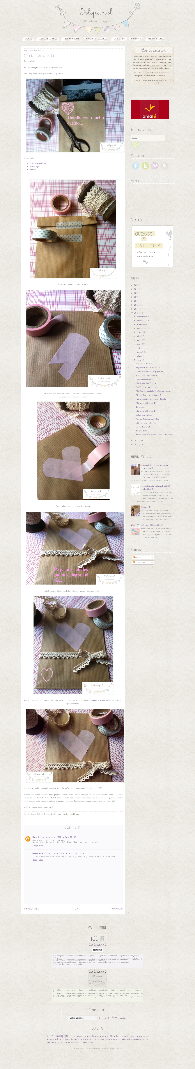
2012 (136, 440)
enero (139, 359)
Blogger (119, 1048)
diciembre (141, 316)
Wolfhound (37, 854)
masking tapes (140, 1039)
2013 (136, 312)
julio (139, 336)
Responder (37, 845)
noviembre (141, 320)
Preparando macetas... (145, 363)
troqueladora (54, 1039)
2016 (136, 301)
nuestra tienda (99, 700)
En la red (119, 39)
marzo (139, 352)
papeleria (142, 1035)
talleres (66, 1039)
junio (139, 340)
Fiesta (74, 1039)
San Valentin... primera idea (147, 387)
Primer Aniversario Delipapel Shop (150, 371)
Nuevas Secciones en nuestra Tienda (151, 399)
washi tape (74, 814)
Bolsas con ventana (144, 414)
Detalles (114, 1035)
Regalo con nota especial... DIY (149, 367)
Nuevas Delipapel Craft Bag (147, 418)
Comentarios (140, 562)
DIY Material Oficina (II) (146, 403)
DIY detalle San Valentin (146, 383)
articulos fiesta (54, 1042)
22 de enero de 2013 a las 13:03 (57, 837)
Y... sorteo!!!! (145, 506)
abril (139, 348)
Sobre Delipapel (48, 39)
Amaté (90, 1042)
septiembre (141, 328)
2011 (136, 444)
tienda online (166, 72)
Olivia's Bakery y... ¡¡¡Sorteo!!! (148, 395)
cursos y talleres (96, 39)
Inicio (28, 39)
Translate (122, 1017)
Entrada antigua (116, 908)
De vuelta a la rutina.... (145, 426)
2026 (136, 285)
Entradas (138, 557)
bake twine (82, 1042)
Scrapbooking (100, 1035)
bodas (47, 814)
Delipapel (63, 1036)
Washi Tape (34, 166)
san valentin (63, 814)
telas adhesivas (70, 1042)
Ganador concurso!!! (144, 379)
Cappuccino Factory (101, 1048)
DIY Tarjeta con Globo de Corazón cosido (153, 391)
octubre (140, 324)
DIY (50, 1036)
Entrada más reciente (32, 908)
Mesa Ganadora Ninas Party (147, 375)
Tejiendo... (140, 407)
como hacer (99, 1039)
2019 (136, 289)
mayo (139, 344)
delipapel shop (81, 1035)
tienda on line (85, 1039)
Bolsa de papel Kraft (38, 163)
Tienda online (72, 39)
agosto (140, 332)
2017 (136, 297)
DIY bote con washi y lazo (147, 422)
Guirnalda (127, 1039)
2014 (136, 308)
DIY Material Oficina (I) (145, 411)
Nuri (34, 837)
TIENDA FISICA (156, 39)
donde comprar (113, 1039)
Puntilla (33, 169)
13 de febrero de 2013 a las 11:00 (64, 854)
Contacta (136, 39)
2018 (136, 293)
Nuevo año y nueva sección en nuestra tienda (154, 434)
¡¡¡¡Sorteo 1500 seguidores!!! (152, 525)
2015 (136, 304)
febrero (140, 356)
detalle (54, 814)
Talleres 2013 (141, 430)
